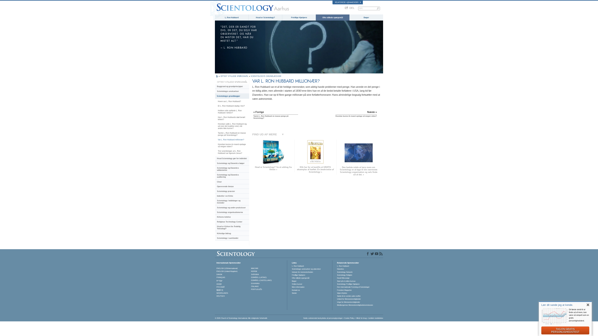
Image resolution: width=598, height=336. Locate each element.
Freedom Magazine (344, 290)
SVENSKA (255, 274)
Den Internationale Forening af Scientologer (353, 287)
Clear (219, 182)
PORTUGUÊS (256, 289)
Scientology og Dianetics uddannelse (228, 169)
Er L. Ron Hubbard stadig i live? (231, 106)
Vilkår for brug (361, 318)
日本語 (219, 284)
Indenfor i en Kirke (225, 196)
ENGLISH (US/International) (227, 268)
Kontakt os (296, 290)
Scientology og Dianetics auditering (228, 176)
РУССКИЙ (220, 287)
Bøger (366, 17)
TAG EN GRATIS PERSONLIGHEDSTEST (565, 330)
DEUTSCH (220, 296)
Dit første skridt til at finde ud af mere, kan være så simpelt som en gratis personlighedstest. (579, 315)
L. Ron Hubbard (232, 17)
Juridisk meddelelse (375, 318)
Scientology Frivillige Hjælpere (348, 284)
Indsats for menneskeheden (302, 272)
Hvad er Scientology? (265, 17)
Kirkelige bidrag (224, 233)
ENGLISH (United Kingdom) (226, 271)
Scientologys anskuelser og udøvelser (306, 269)
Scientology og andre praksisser (231, 208)
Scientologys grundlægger (228, 96)
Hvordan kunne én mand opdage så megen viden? (232, 145)
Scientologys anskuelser (228, 91)
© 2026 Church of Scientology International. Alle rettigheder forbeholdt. (241, 318)
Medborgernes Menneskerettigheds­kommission (355, 305)
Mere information (298, 287)
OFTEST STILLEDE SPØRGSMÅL (234, 76)
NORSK (254, 271)
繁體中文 (219, 290)
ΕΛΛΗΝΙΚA (255, 283)
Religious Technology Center (229, 222)
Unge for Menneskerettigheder (348, 302)
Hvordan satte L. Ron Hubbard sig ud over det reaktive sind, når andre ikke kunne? (232, 126)
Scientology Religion (344, 275)
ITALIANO (255, 286)
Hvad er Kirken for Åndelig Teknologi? (228, 227)
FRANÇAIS (220, 277)
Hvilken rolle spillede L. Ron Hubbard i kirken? (230, 112)
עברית (219, 280)
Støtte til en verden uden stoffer (349, 296)
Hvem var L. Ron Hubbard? (229, 101)
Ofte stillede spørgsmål (332, 17)
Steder (294, 293)
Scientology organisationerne (230, 212)
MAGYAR (254, 268)
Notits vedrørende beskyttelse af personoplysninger (323, 318)
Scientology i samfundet (227, 238)
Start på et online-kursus (346, 281)
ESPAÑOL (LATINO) (259, 277)
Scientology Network (345, 272)
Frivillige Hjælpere (299, 17)
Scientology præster (226, 191)
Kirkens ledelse (224, 217)
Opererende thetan (225, 186)
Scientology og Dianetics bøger (230, 163)
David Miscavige (343, 278)
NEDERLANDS (222, 293)
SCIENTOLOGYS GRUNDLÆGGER (266, 76)
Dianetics (340, 269)
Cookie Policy (349, 318)
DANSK (219, 274)
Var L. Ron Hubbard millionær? (231, 140)
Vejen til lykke (342, 293)
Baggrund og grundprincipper (230, 86)
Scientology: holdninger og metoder (228, 202)
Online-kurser (297, 284)
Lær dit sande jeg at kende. (557, 304)
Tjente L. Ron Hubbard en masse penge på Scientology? (232, 134)
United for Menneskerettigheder (349, 299)
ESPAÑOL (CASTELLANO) (261, 280)
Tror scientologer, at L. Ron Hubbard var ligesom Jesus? (230, 152)
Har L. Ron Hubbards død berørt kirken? (231, 118)
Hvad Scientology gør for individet (232, 158)
